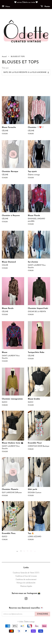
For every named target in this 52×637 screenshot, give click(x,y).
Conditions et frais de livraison (26, 576)
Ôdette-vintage (29, 622)
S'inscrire (42, 614)
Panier (47, 6)
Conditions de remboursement (26, 579)
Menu (7, 6)
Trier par (5, 68)
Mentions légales (26, 586)
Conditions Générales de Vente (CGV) (26, 573)
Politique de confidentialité (26, 583)
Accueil (4, 56)
